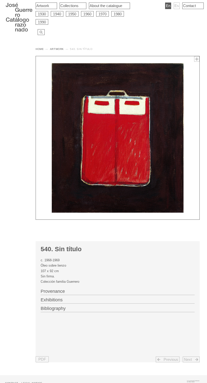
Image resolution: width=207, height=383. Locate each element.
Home (40, 49)
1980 (118, 14)
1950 (72, 14)
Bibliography (53, 308)
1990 (42, 22)
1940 (57, 14)
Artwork (42, 6)
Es (176, 6)
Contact (189, 6)
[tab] (118, 290)
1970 (102, 14)
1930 (42, 14)
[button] (42, 359)
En (168, 6)
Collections (69, 6)
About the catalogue (106, 6)
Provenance (53, 291)
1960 (87, 14)
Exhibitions (52, 299)
